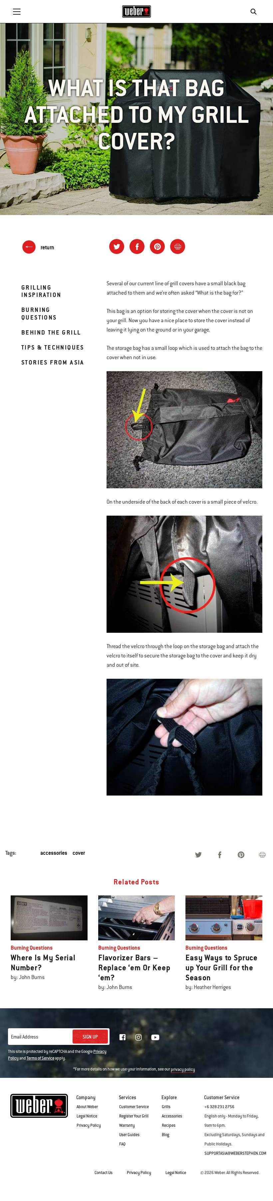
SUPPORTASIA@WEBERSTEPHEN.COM (235, 1153)
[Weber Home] (136, 11)
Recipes (168, 1125)
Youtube (155, 1037)
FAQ (122, 1144)
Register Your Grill (133, 1116)
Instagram (138, 1037)
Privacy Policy (89, 1125)
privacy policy (183, 1069)
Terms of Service (40, 1058)
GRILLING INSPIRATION (41, 291)
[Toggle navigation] (16, 11)
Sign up (90, 1037)
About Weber (87, 1106)
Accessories (172, 1116)
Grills (166, 1106)
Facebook (123, 1037)
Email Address (24, 1037)
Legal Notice (87, 1116)
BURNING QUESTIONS (39, 313)
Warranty (127, 1125)
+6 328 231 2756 (219, 1106)
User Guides (129, 1134)
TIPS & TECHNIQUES (52, 347)
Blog (165, 1134)
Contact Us (104, 1172)
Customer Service (134, 1106)
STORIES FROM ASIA (52, 362)
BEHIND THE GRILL (51, 332)
